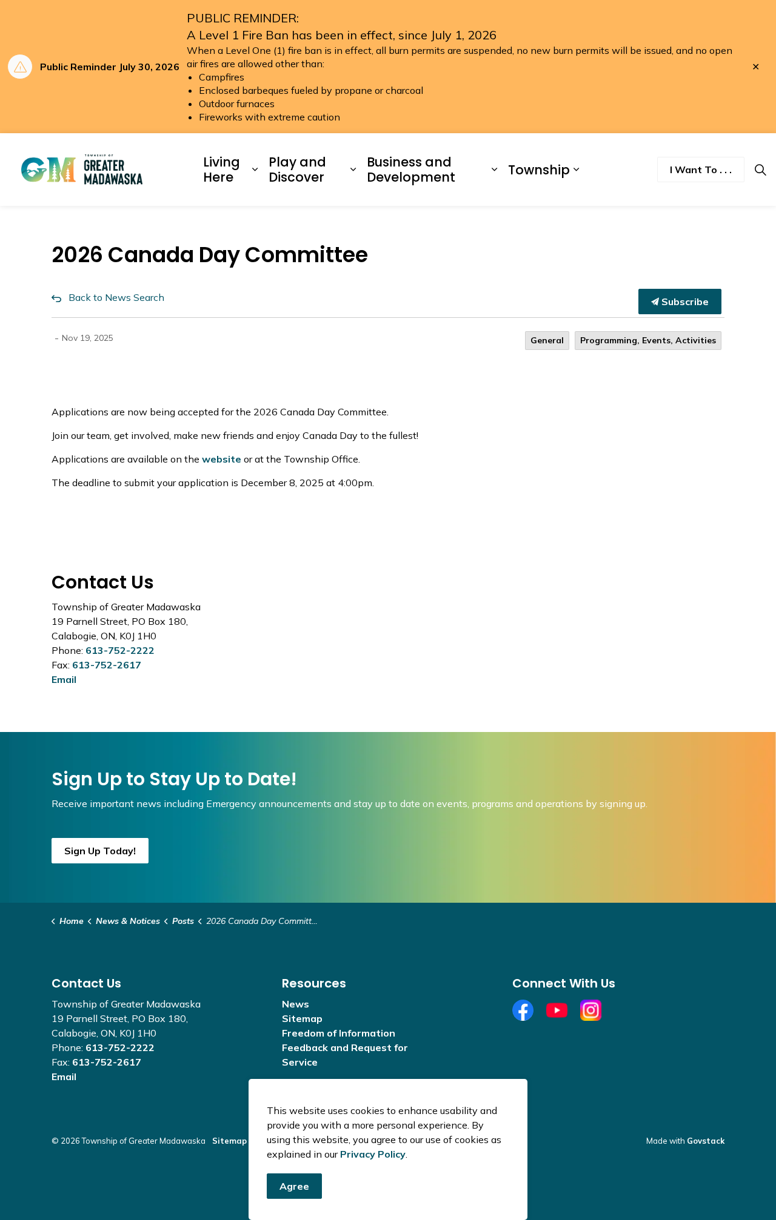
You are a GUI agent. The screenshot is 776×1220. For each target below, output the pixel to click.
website (221, 459)
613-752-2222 (120, 650)
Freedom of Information (338, 1033)
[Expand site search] (760, 169)
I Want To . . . (701, 169)
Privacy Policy (373, 1154)
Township (539, 169)
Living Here (221, 169)
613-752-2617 (106, 665)
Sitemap (302, 1018)
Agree (294, 1186)
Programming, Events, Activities (648, 340)
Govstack (705, 1141)
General (547, 340)
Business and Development (411, 169)
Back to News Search (116, 297)
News (295, 1004)
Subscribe (684, 301)
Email (64, 679)
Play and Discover (297, 169)
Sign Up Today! (100, 851)
